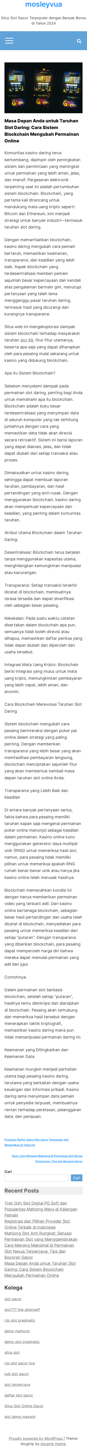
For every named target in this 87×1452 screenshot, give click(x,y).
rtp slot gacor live (19, 1363)
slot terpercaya (17, 1384)
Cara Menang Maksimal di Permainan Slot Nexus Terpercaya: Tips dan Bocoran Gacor (39, 1251)
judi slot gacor (16, 1374)
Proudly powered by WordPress (36, 1438)
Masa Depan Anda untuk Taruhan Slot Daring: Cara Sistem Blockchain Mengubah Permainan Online (40, 1269)
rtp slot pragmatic (19, 1320)
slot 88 (26, 340)
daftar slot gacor (18, 1395)
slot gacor (13, 1299)
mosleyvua (43, 4)
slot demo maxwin (19, 1416)
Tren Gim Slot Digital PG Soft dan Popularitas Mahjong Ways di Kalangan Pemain (40, 1209)
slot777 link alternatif (22, 1309)
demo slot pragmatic (22, 1341)
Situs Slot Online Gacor (24, 1406)
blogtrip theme (53, 1444)
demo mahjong (17, 1331)
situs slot (12, 1352)
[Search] (79, 41)
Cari (8, 1171)
